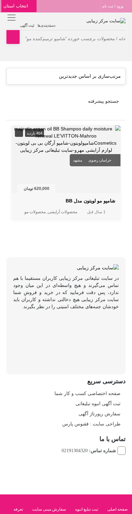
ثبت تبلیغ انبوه (86, 509)
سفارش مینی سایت (49, 509)
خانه (122, 38)
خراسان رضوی (99, 160)
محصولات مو (35, 212)
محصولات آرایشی (62, 212)
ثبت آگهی (27, 25)
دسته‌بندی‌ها (47, 25)
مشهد (77, 160)
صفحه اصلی (117, 509)
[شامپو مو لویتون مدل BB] (66, 139)
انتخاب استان (16, 5)
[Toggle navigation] (10, 17)
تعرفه (18, 509)
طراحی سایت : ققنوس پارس (91, 423)
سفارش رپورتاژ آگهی (99, 413)
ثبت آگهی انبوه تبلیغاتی (97, 403)
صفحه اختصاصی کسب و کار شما (87, 393)
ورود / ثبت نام (113, 6)
